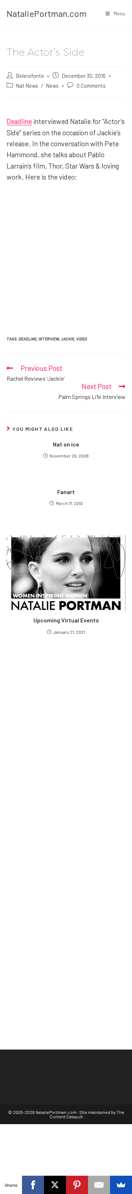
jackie (67, 338)
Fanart (66, 491)
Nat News (27, 85)
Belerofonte (30, 75)
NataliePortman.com (47, 13)
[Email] (99, 1185)
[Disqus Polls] (66, 728)
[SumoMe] (121, 1185)
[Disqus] (66, 911)
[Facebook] (33, 1185)
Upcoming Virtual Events (66, 620)
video (81, 338)
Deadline (19, 121)
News (52, 85)
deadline (28, 338)
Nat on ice (66, 444)
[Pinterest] (77, 1185)
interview (48, 338)
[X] (55, 1185)
